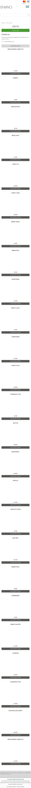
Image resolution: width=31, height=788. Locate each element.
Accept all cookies (20, 786)
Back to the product (15, 45)
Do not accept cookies (11, 786)
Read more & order (15, 73)
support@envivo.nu (9, 41)
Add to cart (15, 30)
